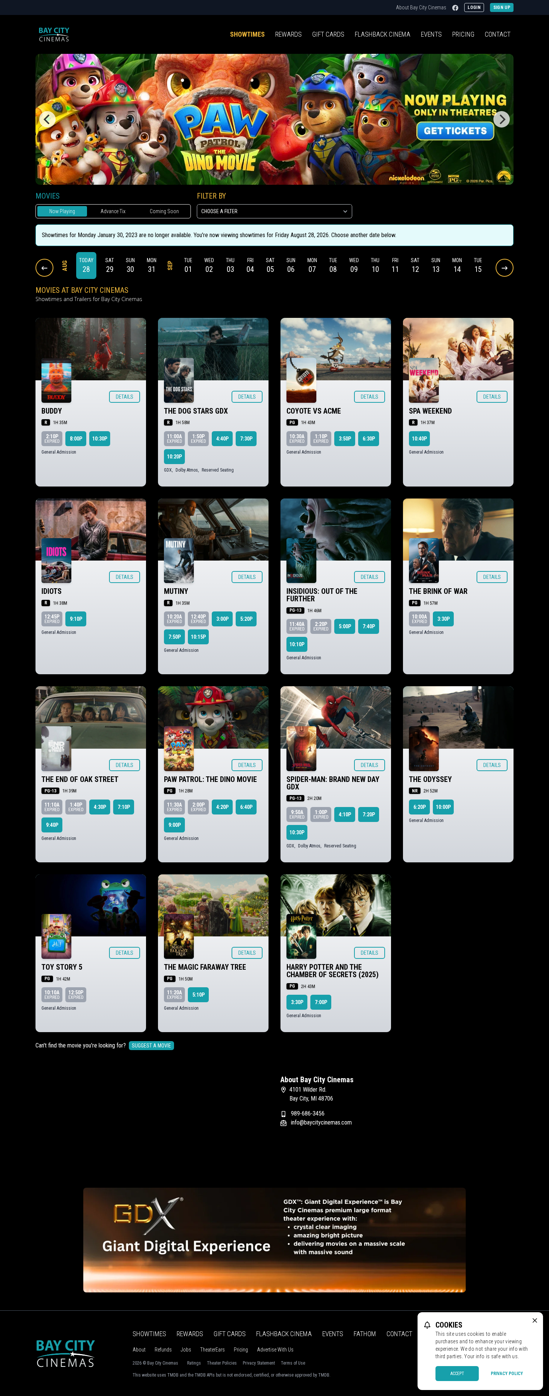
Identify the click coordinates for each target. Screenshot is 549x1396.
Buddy (51, 410)
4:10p (345, 814)
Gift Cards (328, 34)
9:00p (174, 825)
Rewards (288, 34)
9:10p (76, 619)
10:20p (174, 457)
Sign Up (501, 7)
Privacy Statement (259, 1363)
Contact (498, 34)
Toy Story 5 (62, 967)
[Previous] (47, 119)
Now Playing (62, 211)
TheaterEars (212, 1350)
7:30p (246, 439)
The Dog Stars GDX (196, 410)
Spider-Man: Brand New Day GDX (332, 783)
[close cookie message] (535, 1320)
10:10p (296, 644)
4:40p (222, 439)
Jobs (186, 1350)
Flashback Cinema (284, 1334)
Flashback (382, 34)
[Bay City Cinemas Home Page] (53, 34)
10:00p (443, 807)
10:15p (198, 637)
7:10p (124, 807)
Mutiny (176, 591)
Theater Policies (222, 1363)
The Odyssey (430, 779)
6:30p (369, 439)
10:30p (99, 439)
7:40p (369, 626)
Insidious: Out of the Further (321, 595)
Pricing (463, 34)
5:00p (345, 626)
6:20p (419, 807)
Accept (457, 1373)
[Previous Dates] (44, 268)
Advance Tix (112, 211)
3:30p (443, 619)
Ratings (194, 1363)
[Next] (501, 119)
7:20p (369, 814)
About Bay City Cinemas (421, 7)
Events (431, 34)
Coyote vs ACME (313, 410)
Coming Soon (164, 211)
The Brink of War (438, 591)
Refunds (163, 1350)
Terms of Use (293, 1363)
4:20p (222, 807)
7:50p (174, 637)
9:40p (52, 825)
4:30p (100, 807)
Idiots (51, 591)
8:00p (76, 439)
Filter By (211, 195)
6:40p (246, 807)
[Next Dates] (505, 268)
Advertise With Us (275, 1350)
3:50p (345, 439)
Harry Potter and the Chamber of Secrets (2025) (332, 971)
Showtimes (247, 34)
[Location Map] (152, 1122)
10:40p (419, 439)
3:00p (222, 619)
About (139, 1350)
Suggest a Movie (151, 1046)
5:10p (198, 995)
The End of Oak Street (79, 779)
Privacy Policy (507, 1373)
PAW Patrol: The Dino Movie (210, 779)
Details (124, 397)
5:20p (246, 619)
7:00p (321, 1002)
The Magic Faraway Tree (205, 967)
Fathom (365, 1334)
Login (474, 7)
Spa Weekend (430, 410)
